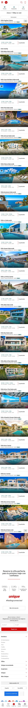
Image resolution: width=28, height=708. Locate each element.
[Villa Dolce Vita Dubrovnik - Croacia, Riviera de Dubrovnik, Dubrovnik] (14, 400)
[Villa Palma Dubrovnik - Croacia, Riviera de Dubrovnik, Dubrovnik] (14, 175)
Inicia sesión (13, 683)
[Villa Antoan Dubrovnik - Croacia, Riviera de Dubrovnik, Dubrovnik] (14, 147)
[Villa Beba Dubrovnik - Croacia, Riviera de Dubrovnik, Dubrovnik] (14, 62)
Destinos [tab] (4, 636)
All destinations (5, 640)
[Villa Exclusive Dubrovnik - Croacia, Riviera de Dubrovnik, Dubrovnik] (14, 203)
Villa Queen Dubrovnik (7, 248)
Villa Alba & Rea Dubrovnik (9, 361)
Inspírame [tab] (4, 669)
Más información (14, 608)
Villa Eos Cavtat (5, 473)
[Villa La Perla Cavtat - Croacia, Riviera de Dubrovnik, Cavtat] (14, 288)
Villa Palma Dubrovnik (7, 164)
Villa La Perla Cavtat (7, 276)
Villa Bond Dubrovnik (7, 530)
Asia (2, 644)
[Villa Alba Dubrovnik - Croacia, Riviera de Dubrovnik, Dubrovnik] (14, 316)
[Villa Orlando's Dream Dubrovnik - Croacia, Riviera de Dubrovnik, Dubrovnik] (14, 428)
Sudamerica (4, 656)
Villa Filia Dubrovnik (7, 108)
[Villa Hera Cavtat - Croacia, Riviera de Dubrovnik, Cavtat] (14, 457)
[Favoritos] (1, 27)
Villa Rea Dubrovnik (7, 333)
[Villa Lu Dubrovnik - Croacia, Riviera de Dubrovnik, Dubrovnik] (14, 231)
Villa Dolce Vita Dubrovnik (9, 389)
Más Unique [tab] (4, 676)
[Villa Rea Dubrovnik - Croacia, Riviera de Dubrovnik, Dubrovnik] (14, 344)
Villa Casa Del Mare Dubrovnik (10, 79)
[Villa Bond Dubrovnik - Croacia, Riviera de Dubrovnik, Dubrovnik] (14, 541)
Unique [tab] (3, 673)
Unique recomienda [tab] (7, 665)
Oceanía (3, 649)
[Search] (21, 2)
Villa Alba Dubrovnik (7, 305)
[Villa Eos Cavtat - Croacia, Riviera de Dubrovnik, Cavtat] (14, 485)
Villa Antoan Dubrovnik (8, 136)
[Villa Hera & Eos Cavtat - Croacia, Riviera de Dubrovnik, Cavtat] (14, 513)
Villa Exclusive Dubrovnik (8, 192)
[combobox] (14, 17)
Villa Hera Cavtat (6, 445)
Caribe (3, 647)
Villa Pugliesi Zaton (7, 20)
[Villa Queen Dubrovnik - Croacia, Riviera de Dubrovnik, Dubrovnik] (14, 259)
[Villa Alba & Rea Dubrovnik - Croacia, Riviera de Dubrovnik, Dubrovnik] (14, 372)
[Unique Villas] (6, 2)
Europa (3, 642)
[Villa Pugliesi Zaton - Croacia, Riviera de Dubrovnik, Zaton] (14, 31)
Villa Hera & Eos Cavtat (8, 502)
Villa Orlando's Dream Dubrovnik (10, 417)
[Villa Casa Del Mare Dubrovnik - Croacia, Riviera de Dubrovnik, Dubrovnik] (14, 91)
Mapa (20, 53)
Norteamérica (4, 653)
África (2, 651)
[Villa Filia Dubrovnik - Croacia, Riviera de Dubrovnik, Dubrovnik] (14, 119)
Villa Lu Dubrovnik (6, 220)
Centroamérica (5, 658)
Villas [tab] (3, 661)
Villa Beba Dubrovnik (7, 51)
